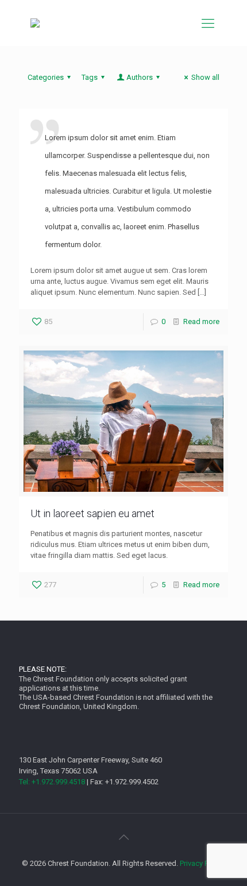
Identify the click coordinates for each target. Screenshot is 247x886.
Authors (139, 77)
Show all (205, 77)
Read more (201, 321)
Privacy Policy (201, 863)
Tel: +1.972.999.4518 (52, 781)
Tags (90, 77)
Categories (46, 77)
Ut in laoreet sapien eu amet (92, 513)
